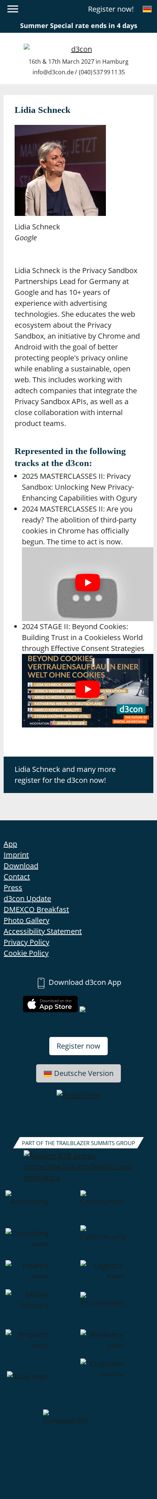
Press (13, 887)
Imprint (16, 855)
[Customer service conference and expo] (115, 1383)
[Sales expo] (41, 1384)
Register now (78, 1046)
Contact (17, 876)
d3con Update (27, 898)
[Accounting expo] (41, 1207)
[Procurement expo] (115, 1309)
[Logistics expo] (115, 1274)
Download (21, 866)
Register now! (111, 9)
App (10, 844)
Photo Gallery (26, 920)
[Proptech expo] (41, 1343)
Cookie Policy (26, 953)
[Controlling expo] (41, 1242)
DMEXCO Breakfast (36, 909)
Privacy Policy (26, 942)
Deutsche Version (84, 1073)
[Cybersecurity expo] (115, 1242)
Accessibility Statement (43, 931)
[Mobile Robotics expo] (41, 1309)
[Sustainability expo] (78, 1426)
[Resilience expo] (115, 1343)
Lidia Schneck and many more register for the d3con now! (65, 774)
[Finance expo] (41, 1274)
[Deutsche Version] (147, 9)
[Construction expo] (115, 1207)
